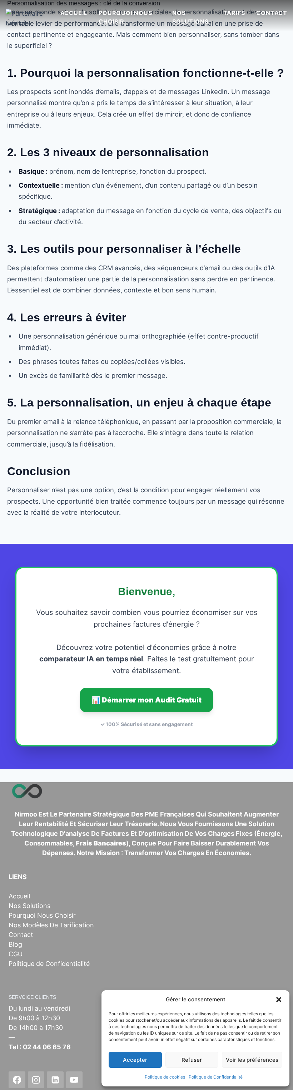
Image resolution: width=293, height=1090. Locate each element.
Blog (15, 944)
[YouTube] (74, 1079)
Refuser (192, 1059)
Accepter (135, 1059)
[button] (278, 999)
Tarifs (234, 12)
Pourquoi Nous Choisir (125, 17)
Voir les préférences (252, 1059)
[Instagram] (36, 1079)
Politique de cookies (165, 1077)
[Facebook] (17, 1079)
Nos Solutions (190, 17)
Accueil (74, 12)
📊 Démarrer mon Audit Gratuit (146, 700)
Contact (271, 12)
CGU (16, 954)
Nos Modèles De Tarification (51, 925)
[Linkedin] (55, 1079)
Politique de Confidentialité (216, 1077)
